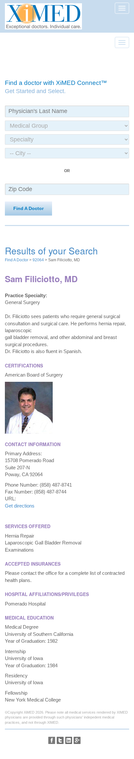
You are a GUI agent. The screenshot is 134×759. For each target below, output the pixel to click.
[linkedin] (68, 740)
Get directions (19, 506)
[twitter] (60, 740)
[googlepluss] (77, 740)
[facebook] (51, 740)
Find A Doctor (28, 208)
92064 (38, 260)
